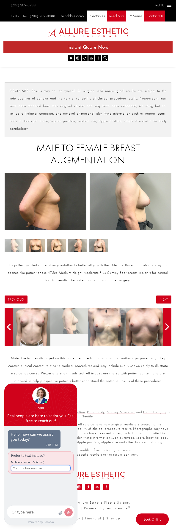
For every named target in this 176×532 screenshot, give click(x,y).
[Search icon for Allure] (105, 58)
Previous (16, 299)
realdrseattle (118, 508)
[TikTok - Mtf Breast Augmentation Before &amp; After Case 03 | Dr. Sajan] (85, 58)
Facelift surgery (154, 412)
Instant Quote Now (88, 47)
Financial (93, 518)
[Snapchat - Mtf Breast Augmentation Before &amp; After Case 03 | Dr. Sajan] (71, 58)
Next (164, 299)
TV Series (135, 16)
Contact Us (154, 16)
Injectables (97, 16)
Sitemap (113, 518)
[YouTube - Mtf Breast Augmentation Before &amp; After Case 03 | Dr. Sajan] (91, 58)
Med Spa (116, 16)
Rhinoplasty (95, 412)
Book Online (152, 519)
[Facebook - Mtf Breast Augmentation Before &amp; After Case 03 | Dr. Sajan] (98, 58)
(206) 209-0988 (23, 5)
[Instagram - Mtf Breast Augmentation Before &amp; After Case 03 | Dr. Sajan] (78, 58)
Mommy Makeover (121, 412)
